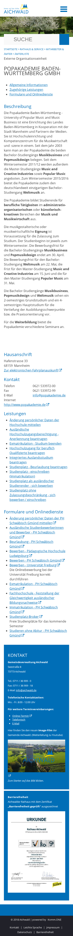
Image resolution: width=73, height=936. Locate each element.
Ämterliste (22, 54)
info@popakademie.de (49, 395)
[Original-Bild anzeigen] (36, 891)
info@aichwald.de (26, 690)
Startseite (10, 49)
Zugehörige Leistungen (26, 89)
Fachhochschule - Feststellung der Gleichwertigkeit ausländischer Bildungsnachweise (34, 598)
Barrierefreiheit (45, 932)
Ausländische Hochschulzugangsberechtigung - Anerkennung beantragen (34, 434)
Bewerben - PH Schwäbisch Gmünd (35, 560)
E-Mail (15, 723)
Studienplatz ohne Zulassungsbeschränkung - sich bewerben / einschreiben (32, 495)
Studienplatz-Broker (24, 617)
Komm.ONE (54, 919)
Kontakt (14, 927)
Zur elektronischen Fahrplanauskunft (31, 370)
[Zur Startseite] (28, 9)
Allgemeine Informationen (29, 85)
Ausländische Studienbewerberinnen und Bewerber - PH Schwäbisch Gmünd (37, 532)
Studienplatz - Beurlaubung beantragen (38, 467)
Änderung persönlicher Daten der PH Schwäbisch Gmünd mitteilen (37, 520)
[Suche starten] (64, 39)
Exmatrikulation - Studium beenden (36, 443)
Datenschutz (24, 932)
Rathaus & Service (31, 49)
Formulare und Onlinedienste (31, 94)
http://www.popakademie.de (25, 405)
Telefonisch (18, 719)
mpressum (53, 927)
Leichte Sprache (33, 927)
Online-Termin (20, 716)
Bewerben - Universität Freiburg (33, 565)
